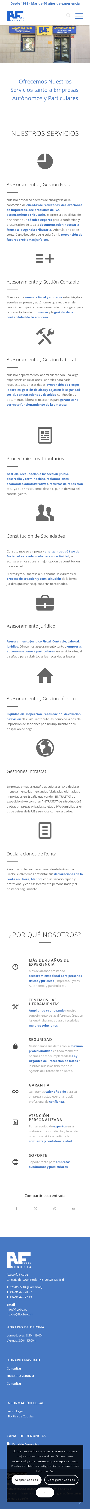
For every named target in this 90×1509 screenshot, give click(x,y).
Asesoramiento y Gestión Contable (43, 282)
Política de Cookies (21, 1416)
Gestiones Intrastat (26, 771)
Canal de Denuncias (25, 1444)
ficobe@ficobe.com (20, 1314)
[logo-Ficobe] (37, 16)
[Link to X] (79, 1503)
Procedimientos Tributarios (35, 458)
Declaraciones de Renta (31, 854)
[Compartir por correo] (73, 1209)
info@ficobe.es (17, 1309)
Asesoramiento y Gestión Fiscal (39, 184)
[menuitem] (66, 16)
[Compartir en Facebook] (16, 1209)
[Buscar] (66, 16)
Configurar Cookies (61, 1480)
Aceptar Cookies (26, 1480)
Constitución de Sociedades (36, 536)
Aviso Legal (15, 1411)
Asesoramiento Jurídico (31, 626)
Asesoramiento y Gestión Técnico (41, 698)
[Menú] (77, 16)
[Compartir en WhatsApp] (54, 1209)
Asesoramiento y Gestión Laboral (41, 359)
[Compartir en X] (35, 1209)
